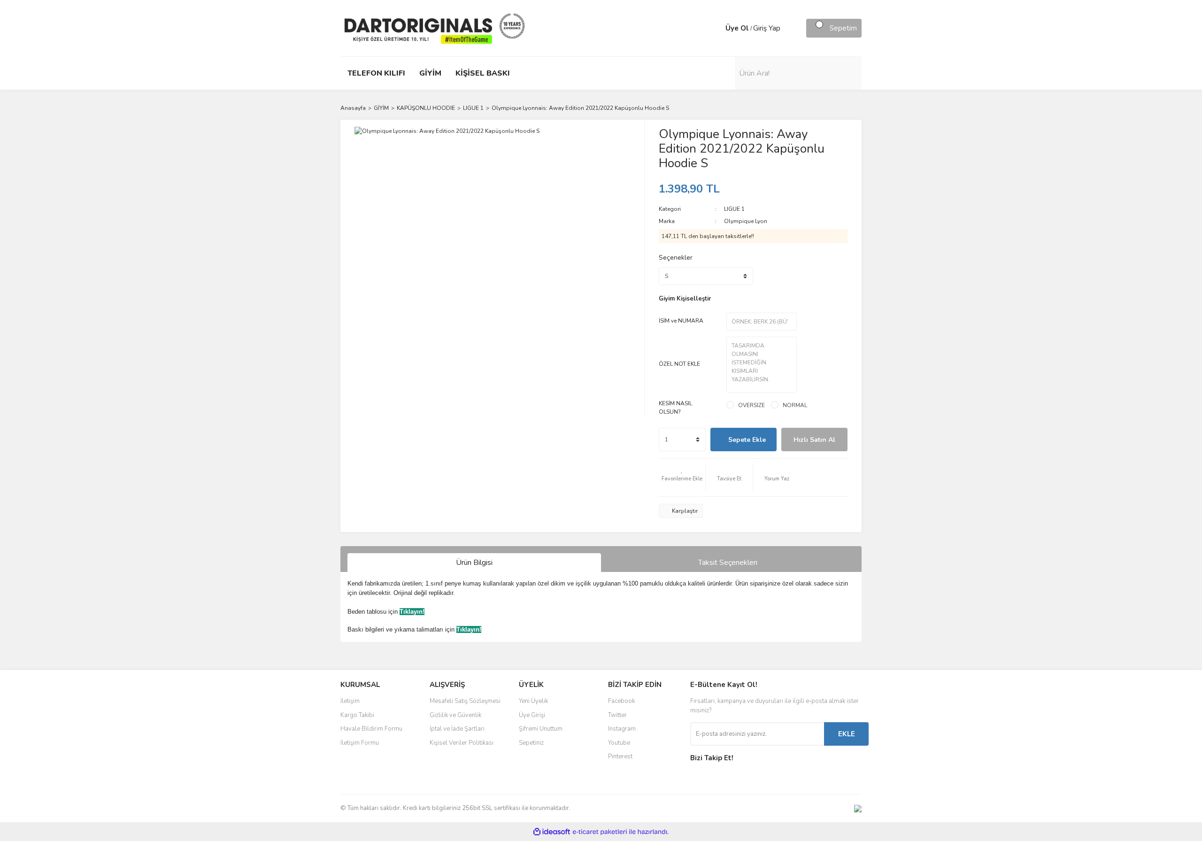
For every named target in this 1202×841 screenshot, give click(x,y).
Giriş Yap (766, 28)
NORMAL (795, 405)
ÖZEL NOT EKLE (679, 364)
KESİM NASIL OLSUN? (675, 408)
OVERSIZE (751, 405)
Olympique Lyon (745, 221)
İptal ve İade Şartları (457, 729)
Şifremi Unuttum (540, 729)
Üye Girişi (532, 715)
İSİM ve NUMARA (681, 320)
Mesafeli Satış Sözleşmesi (465, 701)
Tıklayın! (412, 611)
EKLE (846, 734)
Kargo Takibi (357, 715)
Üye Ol (737, 28)
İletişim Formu (359, 743)
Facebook (621, 701)
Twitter (617, 715)
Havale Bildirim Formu (371, 729)
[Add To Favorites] (682, 477)
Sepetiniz (531, 743)
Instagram (622, 729)
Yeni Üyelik (533, 701)
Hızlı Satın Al (814, 439)
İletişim (350, 701)
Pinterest (620, 756)
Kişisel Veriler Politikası (461, 743)
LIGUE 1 (734, 209)
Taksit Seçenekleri (727, 562)
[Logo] (434, 27)
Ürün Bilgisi (474, 562)
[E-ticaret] (599, 831)
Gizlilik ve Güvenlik (455, 715)
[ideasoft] (551, 831)
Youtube (619, 743)
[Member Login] (716, 28)
